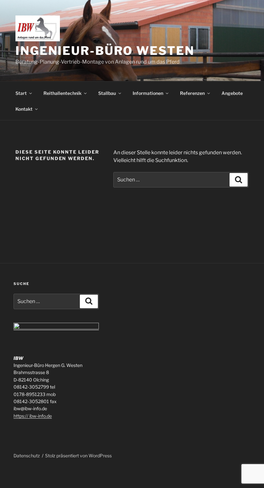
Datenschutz (27, 455)
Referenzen (192, 93)
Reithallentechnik (62, 93)
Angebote (232, 93)
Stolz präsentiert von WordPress (78, 455)
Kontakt (24, 109)
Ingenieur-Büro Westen (104, 51)
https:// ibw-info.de (33, 416)
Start (21, 93)
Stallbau (107, 93)
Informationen (148, 93)
